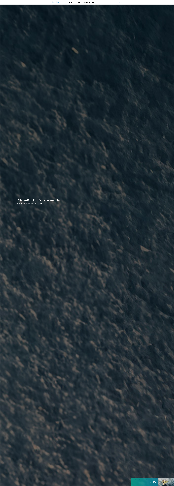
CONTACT (121, 2)
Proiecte (78, 2)
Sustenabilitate (86, 2)
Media (93, 2)
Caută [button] (114, 2)
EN (116, 3)
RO (116, 2)
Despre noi (71, 2)
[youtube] (154, 481)
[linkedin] (151, 481)
